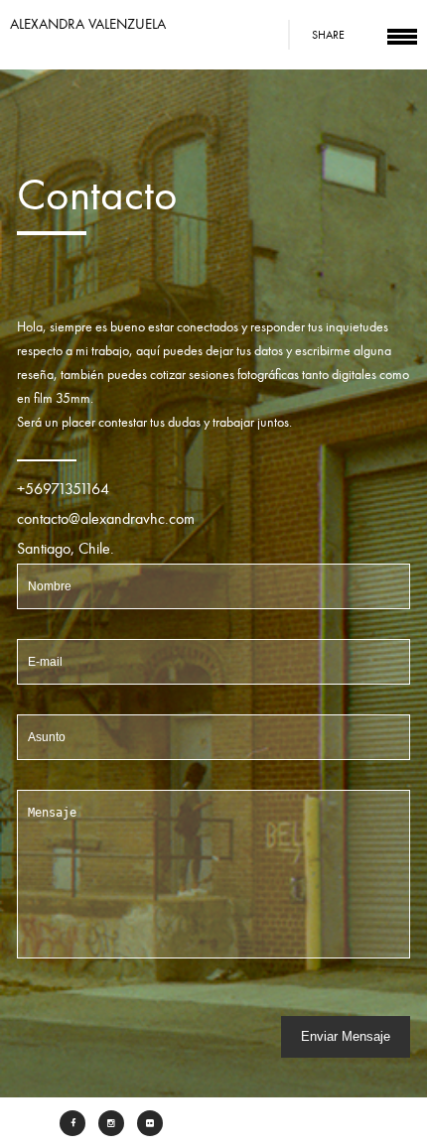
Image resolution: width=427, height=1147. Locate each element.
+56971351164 (63, 489)
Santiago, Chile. (65, 549)
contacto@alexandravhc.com (106, 519)
